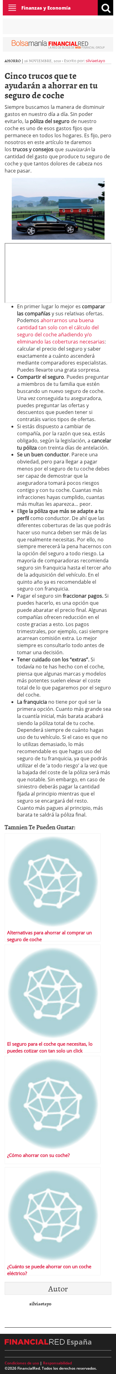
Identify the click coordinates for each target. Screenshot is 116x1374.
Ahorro (13, 61)
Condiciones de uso (22, 1363)
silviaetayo (95, 60)
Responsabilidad (57, 1363)
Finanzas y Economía (46, 8)
